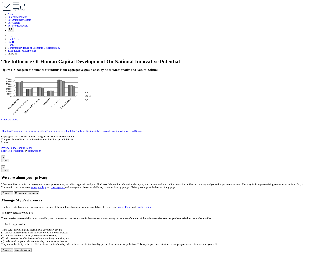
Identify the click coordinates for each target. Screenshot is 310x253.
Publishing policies (75, 131)
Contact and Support (132, 131)
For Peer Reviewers (18, 25)
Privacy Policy (8, 147)
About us (12, 14)
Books (11, 44)
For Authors (14, 22)
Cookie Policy (144, 207)
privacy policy (38, 187)
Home (11, 36)
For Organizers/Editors (19, 19)
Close (5, 160)
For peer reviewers (55, 131)
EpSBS (11, 42)
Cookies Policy (24, 147)
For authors (17, 131)
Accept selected (22, 250)
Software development (13, 150)
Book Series (14, 39)
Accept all (7, 193)
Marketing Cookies (15, 224)
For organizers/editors (35, 131)
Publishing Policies (17, 17)
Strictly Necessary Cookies (19, 212)
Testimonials (92, 131)
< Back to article (9, 119)
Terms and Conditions (110, 131)
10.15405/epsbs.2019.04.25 (22, 50)
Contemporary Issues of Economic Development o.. (34, 47)
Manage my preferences (26, 193)
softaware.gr (34, 150)
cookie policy (58, 187)
